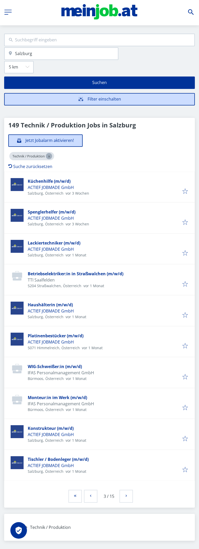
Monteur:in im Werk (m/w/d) (57, 397)
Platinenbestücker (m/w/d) (55, 336)
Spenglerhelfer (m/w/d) (51, 212)
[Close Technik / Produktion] (49, 156)
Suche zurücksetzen (32, 166)
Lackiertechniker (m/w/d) (54, 243)
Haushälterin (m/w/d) (50, 305)
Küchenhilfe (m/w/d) (49, 181)
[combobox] (99, 40)
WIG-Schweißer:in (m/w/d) (55, 366)
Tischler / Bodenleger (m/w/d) (58, 459)
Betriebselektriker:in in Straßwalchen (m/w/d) (75, 274)
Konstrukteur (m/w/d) (51, 428)
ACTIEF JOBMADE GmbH (51, 187)
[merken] (185, 191)
